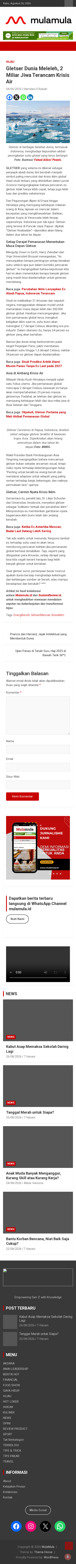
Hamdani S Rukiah (35, 89)
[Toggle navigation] (8, 46)
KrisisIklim (58, 615)
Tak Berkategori (13, 1440)
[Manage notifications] (67, 1557)
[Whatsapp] (23, 97)
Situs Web (12, 776)
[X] (16, 97)
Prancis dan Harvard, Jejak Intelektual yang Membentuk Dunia (38, 636)
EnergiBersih (22, 615)
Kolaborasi (10, 1492)
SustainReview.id (50, 595)
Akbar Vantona (33, 1183)
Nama (10, 741)
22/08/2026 (13, 1248)
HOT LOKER (11, 1401)
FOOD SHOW (11, 1385)
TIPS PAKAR (11, 1456)
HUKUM (8, 1407)
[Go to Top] (69, 1546)
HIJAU (10, 61)
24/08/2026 (13, 1183)
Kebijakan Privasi (14, 1486)
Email (9, 759)
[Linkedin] (30, 97)
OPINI (7, 1423)
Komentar (13, 692)
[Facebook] (9, 97)
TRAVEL (8, 1461)
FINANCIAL (10, 1380)
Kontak (7, 1497)
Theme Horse (43, 1552)
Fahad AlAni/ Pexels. (48, 160)
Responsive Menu (68, 3)
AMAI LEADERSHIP (15, 1369)
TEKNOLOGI (11, 1445)
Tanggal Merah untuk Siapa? (30, 1112)
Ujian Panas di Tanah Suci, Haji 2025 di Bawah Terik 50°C (40, 653)
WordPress (51, 1557)
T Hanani (29, 1056)
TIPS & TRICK (12, 1450)
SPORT (7, 1434)
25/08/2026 (13, 1117)
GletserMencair (40, 615)
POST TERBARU (20, 1308)
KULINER (9, 1412)
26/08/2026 (13, 1056)
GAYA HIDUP (11, 1390)
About (7, 1481)
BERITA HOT (11, 1374)
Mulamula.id (23, 595)
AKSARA (9, 1363)
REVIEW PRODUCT (15, 1429)
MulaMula (48, 1547)
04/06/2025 (13, 89)
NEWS (11, 993)
